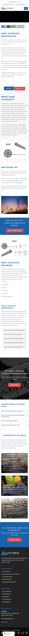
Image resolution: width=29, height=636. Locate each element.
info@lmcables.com (10, 4)
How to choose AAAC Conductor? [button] (9, 421)
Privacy (14, 630)
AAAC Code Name (6, 591)
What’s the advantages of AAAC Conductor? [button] (12, 411)
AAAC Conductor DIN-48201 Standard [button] (13, 342)
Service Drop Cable (6, 579)
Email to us (19, 88)
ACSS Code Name (6, 599)
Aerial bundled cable (7, 576)
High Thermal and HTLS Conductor (11, 574)
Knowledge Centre (13, 2)
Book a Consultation (14, 230)
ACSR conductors (18, 182)
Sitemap (18, 630)
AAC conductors (16, 180)
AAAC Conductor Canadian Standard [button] (13, 347)
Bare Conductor (6, 571)
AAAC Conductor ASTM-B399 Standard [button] (14, 330)
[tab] (14, 330)
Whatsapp (9, 88)
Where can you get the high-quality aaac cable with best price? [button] (13, 415)
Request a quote (14, 540)
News (19, 2)
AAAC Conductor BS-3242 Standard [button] (13, 334)
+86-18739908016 (22, 4)
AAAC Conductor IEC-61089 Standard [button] (13, 338)
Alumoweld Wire (6, 602)
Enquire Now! (14, 385)
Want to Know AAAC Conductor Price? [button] (10, 425)
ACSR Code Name (6, 594)
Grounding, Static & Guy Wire (9, 582)
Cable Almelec (5, 596)
